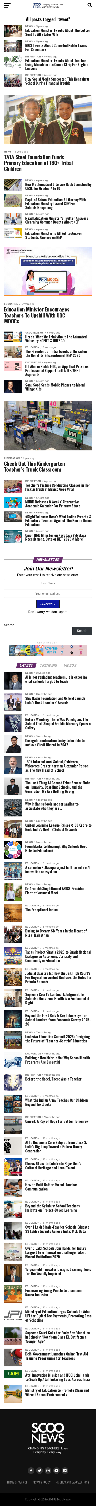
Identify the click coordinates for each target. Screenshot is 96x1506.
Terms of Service (17, 1482)
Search (9, 625)
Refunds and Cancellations (72, 1482)
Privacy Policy (41, 1482)
